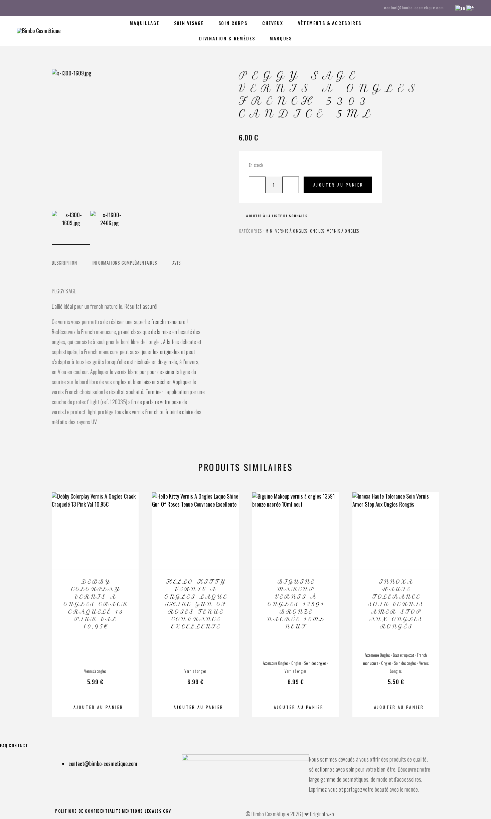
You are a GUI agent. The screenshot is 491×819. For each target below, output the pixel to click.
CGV (167, 811)
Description (64, 262)
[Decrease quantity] (257, 185)
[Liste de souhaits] (456, 30)
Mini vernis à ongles (287, 231)
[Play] (71, 228)
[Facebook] (19, 7)
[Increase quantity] (290, 185)
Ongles (317, 231)
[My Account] (441, 31)
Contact (18, 745)
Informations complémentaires (125, 262)
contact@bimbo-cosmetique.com (414, 7)
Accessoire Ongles (275, 663)
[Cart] (471, 29)
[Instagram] (31, 7)
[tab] (64, 267)
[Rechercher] (426, 31)
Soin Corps (233, 23)
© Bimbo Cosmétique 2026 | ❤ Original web (290, 814)
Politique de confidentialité (88, 811)
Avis (176, 262)
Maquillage (144, 23)
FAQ (4, 745)
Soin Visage (189, 23)
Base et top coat (403, 655)
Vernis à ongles (343, 231)
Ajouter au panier (338, 185)
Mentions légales (142, 811)
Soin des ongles (315, 663)
